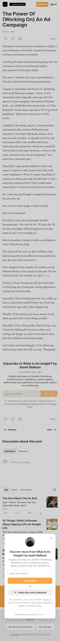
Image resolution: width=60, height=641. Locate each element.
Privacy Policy (35, 605)
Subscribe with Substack (32, 592)
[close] (51, 538)
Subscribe (30, 580)
